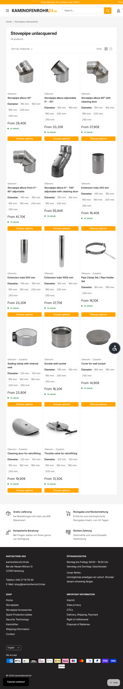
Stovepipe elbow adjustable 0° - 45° (60, 99)
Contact (10, 634)
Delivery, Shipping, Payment (82, 614)
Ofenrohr (12, 93)
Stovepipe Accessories (19, 609)
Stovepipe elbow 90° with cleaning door (96, 99)
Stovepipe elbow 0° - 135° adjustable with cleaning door (61, 189)
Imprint (71, 600)
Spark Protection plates (19, 614)
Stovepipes (12, 604)
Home (9, 21)
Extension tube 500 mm (21, 277)
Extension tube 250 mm (95, 187)
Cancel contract (16, 681)
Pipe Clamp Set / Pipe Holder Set (97, 279)
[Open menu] (7, 10)
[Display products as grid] (106, 49)
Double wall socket (55, 363)
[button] (115, 348)
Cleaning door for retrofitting (24, 453)
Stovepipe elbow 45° (19, 97)
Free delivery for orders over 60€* (53, 2)
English (11, 647)
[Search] (107, 10)
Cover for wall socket (93, 363)
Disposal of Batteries (78, 624)
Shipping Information (17, 629)
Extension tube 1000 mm (58, 277)
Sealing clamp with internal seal (23, 365)
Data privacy (74, 604)
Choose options (24, 138)
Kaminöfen (12, 624)
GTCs (70, 609)
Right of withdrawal (77, 619)
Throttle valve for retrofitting (60, 453)
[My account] (118, 10)
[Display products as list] (111, 49)
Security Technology (17, 619)
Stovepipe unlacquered (26, 21)
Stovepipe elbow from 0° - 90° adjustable (23, 189)
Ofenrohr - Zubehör (91, 273)
